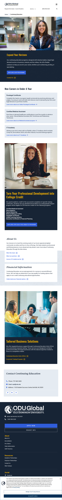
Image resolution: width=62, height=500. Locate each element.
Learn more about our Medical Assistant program (21, 120)
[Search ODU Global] (56, 9)
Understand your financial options (16, 279)
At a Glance (8, 443)
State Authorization (10, 446)
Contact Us (10, 77)
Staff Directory (8, 449)
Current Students (19, 8)
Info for (32, 9)
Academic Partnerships (11, 458)
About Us (7, 438)
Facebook (9, 475)
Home (6, 14)
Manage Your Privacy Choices (33, 491)
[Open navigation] (56, 4)
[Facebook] (7, 392)
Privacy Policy (16, 487)
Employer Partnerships (11, 460)
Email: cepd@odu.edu (15, 384)
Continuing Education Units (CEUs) (16, 356)
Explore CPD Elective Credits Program (21, 224)
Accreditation (8, 441)
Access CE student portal (14, 259)
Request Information (10, 8)
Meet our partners (12, 256)
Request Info (31, 430)
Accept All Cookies (32, 496)
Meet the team (11, 253)
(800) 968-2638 (46, 8)
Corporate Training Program (14, 359)
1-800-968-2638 (11, 419)
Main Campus (8, 466)
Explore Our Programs (16, 72)
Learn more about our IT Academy (16, 135)
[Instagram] (16, 392)
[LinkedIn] (11, 392)
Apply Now (31, 425)
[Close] (60, 478)
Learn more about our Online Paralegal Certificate (21, 104)
